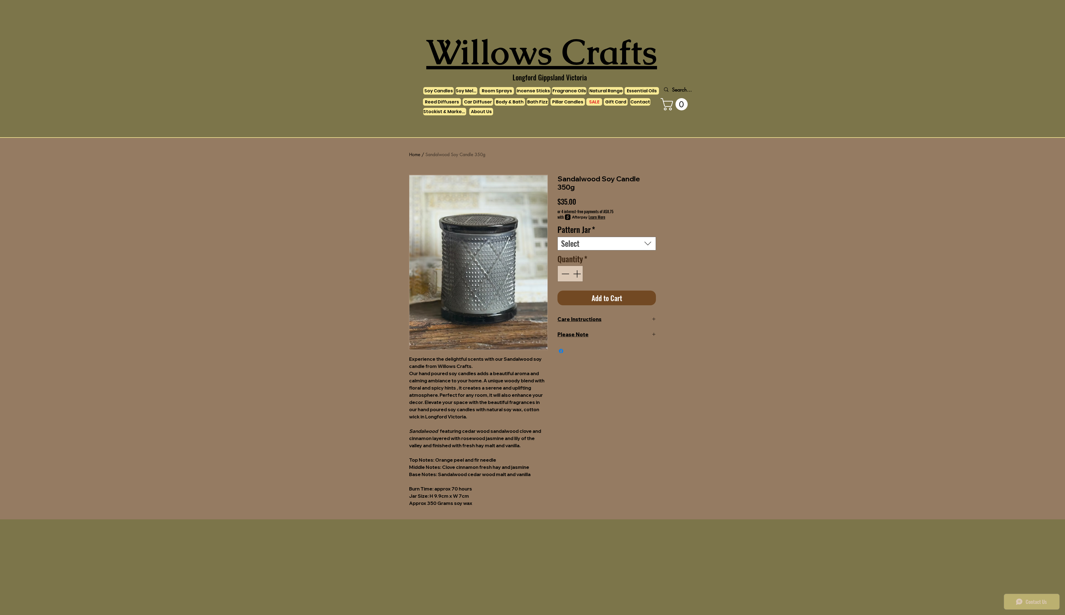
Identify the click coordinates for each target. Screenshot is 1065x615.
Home (414, 154)
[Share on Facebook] (561, 351)
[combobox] (606, 243)
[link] (676, 104)
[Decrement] (564, 273)
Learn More (597, 217)
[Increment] (577, 273)
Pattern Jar (576, 229)
